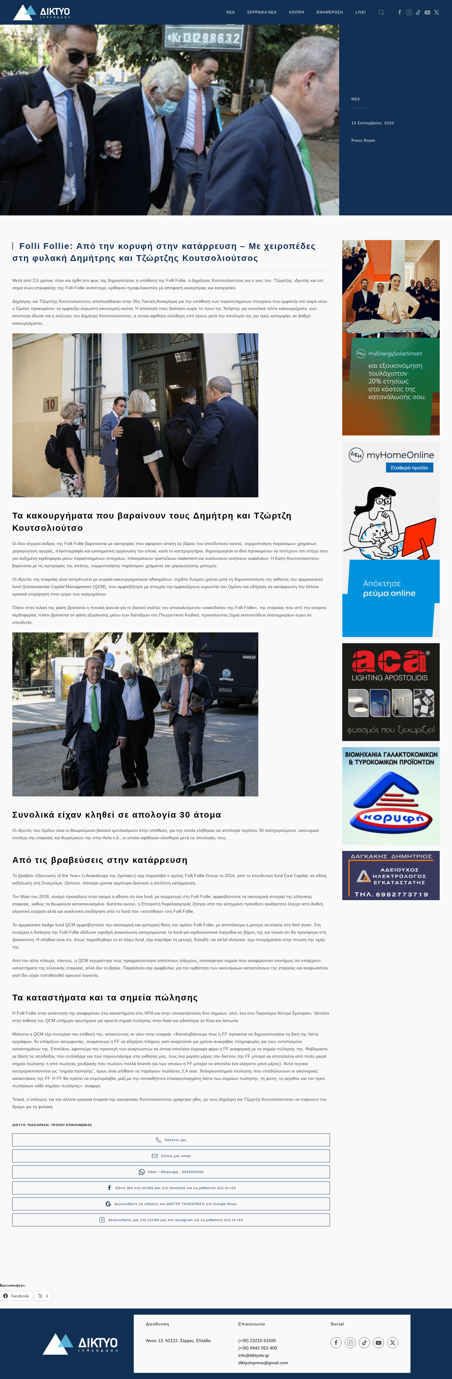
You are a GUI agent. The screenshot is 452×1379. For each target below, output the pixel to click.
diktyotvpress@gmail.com (263, 1362)
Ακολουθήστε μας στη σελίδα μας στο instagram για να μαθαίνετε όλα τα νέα (175, 1220)
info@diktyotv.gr (253, 1355)
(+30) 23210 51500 (257, 1340)
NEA (355, 99)
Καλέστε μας (176, 1140)
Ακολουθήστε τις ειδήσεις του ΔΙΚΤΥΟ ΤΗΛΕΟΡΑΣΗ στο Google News (175, 1204)
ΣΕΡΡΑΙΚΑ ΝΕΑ (262, 12)
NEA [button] (230, 12)
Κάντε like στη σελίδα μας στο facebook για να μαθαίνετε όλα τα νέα (176, 1188)
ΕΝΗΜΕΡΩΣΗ (330, 12)
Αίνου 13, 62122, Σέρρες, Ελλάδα (178, 1340)
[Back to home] (43, 12)
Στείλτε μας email (176, 1156)
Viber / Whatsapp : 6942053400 (176, 1172)
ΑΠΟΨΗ (296, 12)
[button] (381, 12)
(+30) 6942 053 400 (257, 1347)
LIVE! (360, 12)
